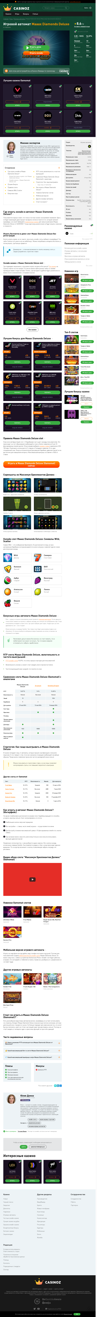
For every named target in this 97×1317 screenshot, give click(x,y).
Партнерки (74, 1205)
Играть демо (88, 280)
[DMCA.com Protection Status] (46, 1303)
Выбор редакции (39, 351)
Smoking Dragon (53, 685)
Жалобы (39, 1237)
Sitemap (6, 1270)
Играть (17, 105)
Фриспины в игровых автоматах (75, 256)
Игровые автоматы (9, 1215)
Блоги (39, 1234)
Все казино (32, 330)
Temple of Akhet (85, 316)
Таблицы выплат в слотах (73, 262)
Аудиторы (40, 1228)
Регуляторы (41, 1225)
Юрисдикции (41, 1221)
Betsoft (5, 1007)
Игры (17, 14)
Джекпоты (6, 1208)
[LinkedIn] (58, 1086)
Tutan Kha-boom (85, 366)
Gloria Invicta (84, 274)
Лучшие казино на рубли (11, 1221)
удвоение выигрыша (45, 619)
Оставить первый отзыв (82, 26)
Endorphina (84, 337)
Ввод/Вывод (41, 1202)
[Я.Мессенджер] (55, 1086)
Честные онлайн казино (11, 1218)
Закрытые (6, 1205)
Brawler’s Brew (85, 305)
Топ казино (52, 266)
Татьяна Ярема (22, 1131)
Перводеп (7, 382)
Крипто (39, 1205)
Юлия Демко (11, 156)
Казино (8, 14)
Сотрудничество (76, 1199)
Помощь (6, 1260)
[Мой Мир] (60, 1086)
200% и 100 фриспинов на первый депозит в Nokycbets (86, 413)
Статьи (35, 14)
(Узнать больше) (68, 1314)
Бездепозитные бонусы (11, 1228)
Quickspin (83, 276)
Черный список (8, 1202)
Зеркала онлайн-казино (11, 1225)
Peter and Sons (48, 989)
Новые (5, 1199)
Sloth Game (84, 335)
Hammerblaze (85, 295)
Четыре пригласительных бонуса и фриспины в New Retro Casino (86, 398)
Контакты (6, 1263)
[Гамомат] (89, 146)
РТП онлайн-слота (12, 661)
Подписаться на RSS (54, 1309)
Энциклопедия (8, 1234)
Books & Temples (10, 797)
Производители (42, 1199)
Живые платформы (43, 1208)
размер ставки (44, 446)
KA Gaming (6, 989)
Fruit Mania (8, 785)
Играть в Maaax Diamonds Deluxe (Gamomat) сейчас (31, 464)
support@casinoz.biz (75, 1)
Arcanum (38, 685)
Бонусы (26, 14)
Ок (77, 1314)
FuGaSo (25, 989)
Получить (17, 362)
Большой (37, 382)
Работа (73, 1202)
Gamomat (6, 922)
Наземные (40, 1215)
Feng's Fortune (9, 789)
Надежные (6, 1212)
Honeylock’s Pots (86, 285)
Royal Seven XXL (10, 801)
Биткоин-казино (8, 1231)
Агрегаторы (41, 1212)
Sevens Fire (8, 793)
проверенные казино (32, 222)
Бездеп (6, 351)
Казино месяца (42, 1218)
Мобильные (41, 1231)
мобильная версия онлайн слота (29, 955)
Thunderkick (84, 297)
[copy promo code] (20, 102)
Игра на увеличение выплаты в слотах (77, 259)
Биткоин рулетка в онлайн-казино (76, 248)
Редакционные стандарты (11, 1266)
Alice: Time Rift (85, 377)
